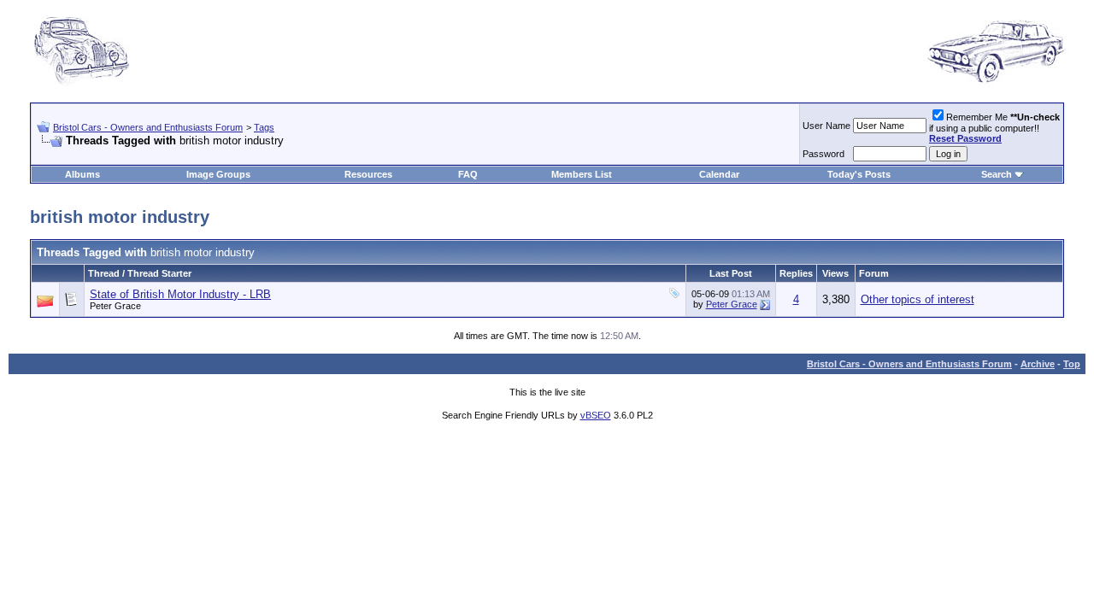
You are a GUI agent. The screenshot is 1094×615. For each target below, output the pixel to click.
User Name (826, 125)
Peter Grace (115, 306)
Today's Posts (859, 174)
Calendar (719, 174)
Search (996, 174)
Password (823, 154)
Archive (1037, 364)
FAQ (468, 174)
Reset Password (965, 138)
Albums (82, 174)
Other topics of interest (917, 299)
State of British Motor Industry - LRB (180, 294)
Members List (581, 174)
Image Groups (218, 174)
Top (1071, 364)
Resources (368, 174)
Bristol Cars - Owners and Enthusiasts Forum (148, 127)
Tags (264, 127)
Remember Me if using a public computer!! (994, 128)
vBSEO (595, 415)
